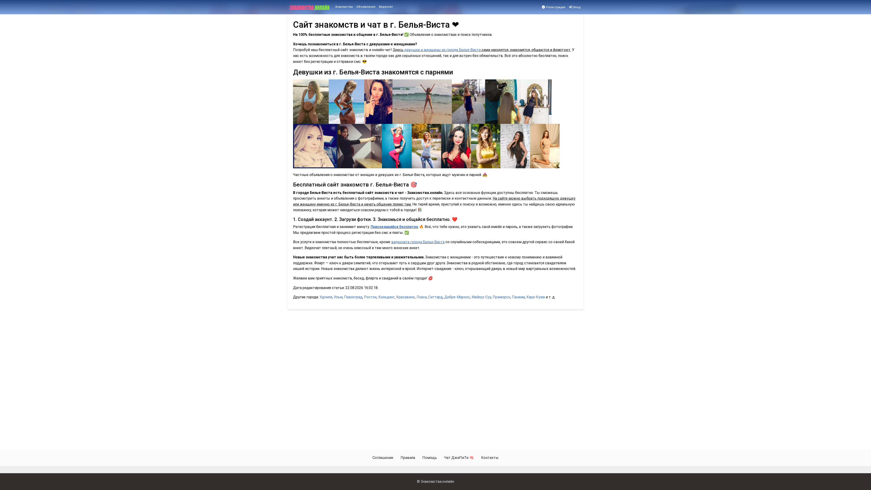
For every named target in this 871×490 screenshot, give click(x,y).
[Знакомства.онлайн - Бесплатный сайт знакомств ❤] (310, 7)
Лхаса (421, 297)
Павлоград (353, 297)
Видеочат (386, 6)
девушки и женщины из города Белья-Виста (442, 50)
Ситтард (435, 297)
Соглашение (382, 458)
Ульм (338, 297)
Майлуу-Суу (481, 297)
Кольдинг (386, 297)
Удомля (326, 297)
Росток (370, 297)
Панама (518, 297)
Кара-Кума (535, 297)
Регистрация (555, 7)
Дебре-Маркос (457, 297)
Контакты (490, 458)
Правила (408, 458)
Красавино (405, 297)
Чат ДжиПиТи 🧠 (459, 458)
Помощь (429, 458)
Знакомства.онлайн (437, 481)
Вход (577, 7)
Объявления (365, 6)
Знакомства (344, 6)
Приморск (501, 297)
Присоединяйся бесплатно (394, 227)
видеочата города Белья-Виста (418, 242)
